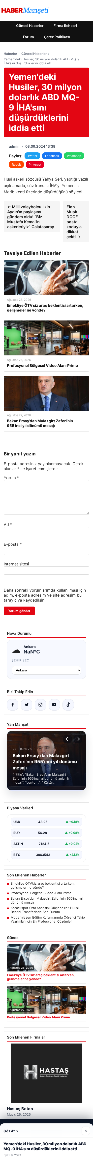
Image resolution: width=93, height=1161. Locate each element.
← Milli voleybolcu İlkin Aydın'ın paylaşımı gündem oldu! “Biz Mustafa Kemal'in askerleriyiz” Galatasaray (30, 216)
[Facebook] (12, 705)
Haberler (10, 54)
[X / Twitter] (26, 705)
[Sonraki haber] (78, 739)
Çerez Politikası (57, 37)
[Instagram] (40, 705)
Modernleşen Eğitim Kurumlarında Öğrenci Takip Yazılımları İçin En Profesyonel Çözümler (48, 919)
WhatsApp (74, 156)
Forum (28, 37)
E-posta (13, 544)
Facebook (52, 156)
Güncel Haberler (30, 25)
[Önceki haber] (67, 739)
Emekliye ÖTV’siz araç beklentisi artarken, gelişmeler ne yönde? (43, 885)
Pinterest (35, 164)
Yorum (11, 477)
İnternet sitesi (16, 563)
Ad (8, 524)
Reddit (16, 164)
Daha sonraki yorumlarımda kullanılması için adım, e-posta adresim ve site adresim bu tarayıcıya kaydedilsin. (45, 595)
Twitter (32, 156)
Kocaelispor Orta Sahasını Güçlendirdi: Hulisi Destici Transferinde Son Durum (45, 910)
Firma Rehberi (65, 25)
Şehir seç (20, 660)
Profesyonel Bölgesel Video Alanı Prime (41, 893)
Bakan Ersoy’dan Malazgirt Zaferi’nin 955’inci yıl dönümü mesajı (47, 900)
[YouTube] (54, 705)
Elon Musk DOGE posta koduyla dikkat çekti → (74, 221)
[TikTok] (68, 705)
